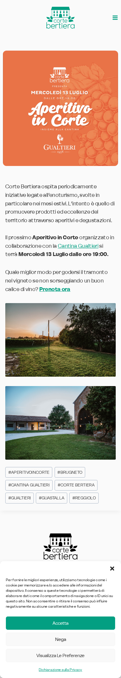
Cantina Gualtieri (78, 245)
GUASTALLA (52, 498)
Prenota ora (54, 289)
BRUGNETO (69, 472)
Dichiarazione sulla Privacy (60, 669)
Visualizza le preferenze (60, 655)
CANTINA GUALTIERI (29, 485)
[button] (112, 568)
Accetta (60, 623)
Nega (60, 639)
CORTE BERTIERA (76, 485)
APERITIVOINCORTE (29, 472)
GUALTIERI (19, 498)
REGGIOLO (84, 498)
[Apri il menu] (115, 18)
